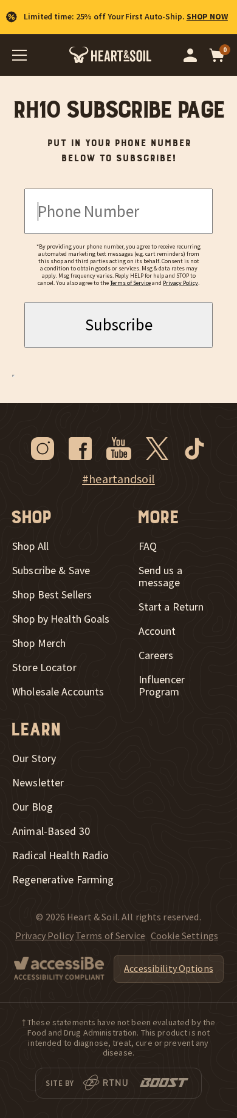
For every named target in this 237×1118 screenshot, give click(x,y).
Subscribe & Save (51, 570)
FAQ (148, 546)
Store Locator (44, 667)
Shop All (30, 546)
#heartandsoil (118, 479)
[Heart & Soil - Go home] (110, 55)
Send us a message (160, 576)
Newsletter (38, 783)
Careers (156, 655)
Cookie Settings (184, 935)
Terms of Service (130, 283)
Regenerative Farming (63, 880)
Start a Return (171, 607)
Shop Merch (39, 643)
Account (157, 631)
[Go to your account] (190, 55)
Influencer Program (162, 686)
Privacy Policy (180, 283)
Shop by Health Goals (61, 619)
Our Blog (32, 807)
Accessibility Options (168, 968)
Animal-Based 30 (51, 831)
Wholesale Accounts (58, 692)
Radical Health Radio (60, 855)
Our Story (34, 758)
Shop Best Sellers (52, 595)
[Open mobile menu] (19, 55)
